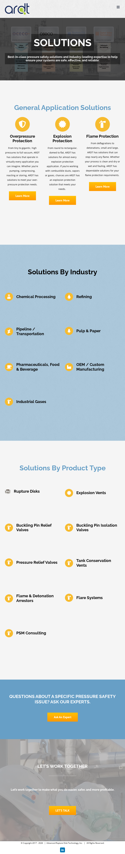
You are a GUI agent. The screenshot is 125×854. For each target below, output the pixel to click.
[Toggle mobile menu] (118, 7)
